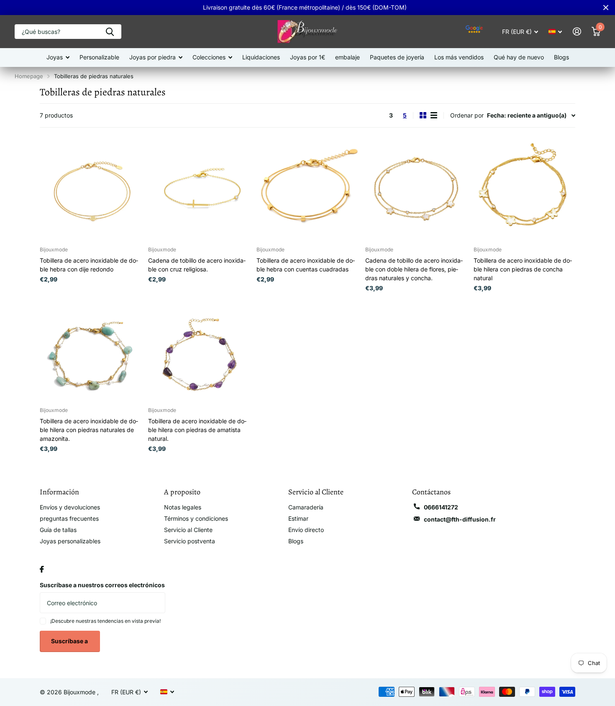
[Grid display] (423, 115)
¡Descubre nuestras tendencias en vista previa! (105, 621)
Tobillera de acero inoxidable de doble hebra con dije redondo (89, 265)
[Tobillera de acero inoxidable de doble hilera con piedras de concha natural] (524, 189)
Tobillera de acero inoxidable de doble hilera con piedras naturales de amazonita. (89, 429)
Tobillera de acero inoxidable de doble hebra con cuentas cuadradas (305, 265)
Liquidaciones (261, 57)
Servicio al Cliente (188, 529)
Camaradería (305, 507)
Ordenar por (467, 115)
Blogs (561, 57)
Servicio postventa (189, 541)
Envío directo (306, 529)
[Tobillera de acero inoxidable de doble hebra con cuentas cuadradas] (307, 189)
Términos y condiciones (196, 518)
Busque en (109, 31)
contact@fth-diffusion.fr (460, 519)
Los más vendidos (459, 57)
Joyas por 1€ (307, 57)
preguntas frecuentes (69, 518)
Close (606, 7)
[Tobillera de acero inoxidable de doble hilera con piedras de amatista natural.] (199, 350)
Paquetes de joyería (397, 57)
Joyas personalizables (70, 541)
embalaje (347, 57)
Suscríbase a (70, 641)
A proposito (182, 492)
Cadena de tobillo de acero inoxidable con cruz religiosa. (197, 265)
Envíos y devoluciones (70, 507)
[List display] (433, 115)
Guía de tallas (58, 529)
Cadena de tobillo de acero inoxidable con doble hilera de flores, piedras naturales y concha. (414, 269)
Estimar (298, 518)
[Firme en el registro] (576, 31)
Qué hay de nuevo (519, 57)
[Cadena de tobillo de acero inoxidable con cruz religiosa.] (199, 189)
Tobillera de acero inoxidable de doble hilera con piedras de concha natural (523, 269)
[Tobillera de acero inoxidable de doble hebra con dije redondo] (90, 189)
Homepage (29, 76)
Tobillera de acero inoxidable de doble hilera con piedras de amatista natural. (197, 429)
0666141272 (441, 507)
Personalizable (99, 57)
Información (59, 492)
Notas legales (182, 507)
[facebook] (42, 569)
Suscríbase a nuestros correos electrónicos (102, 584)
